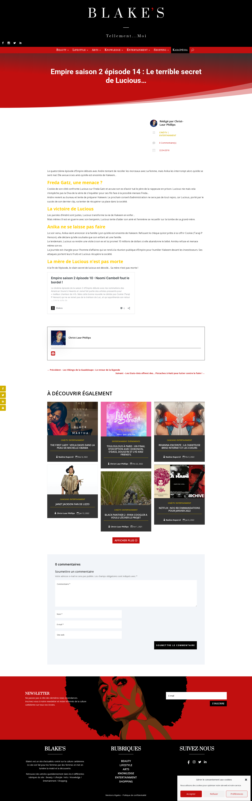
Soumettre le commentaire (175, 645)
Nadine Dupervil (66, 457)
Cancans (171, 440)
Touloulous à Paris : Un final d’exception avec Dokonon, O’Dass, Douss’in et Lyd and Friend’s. (126, 450)
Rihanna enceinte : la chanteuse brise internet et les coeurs (179, 446)
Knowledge (113, 50)
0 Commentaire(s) (167, 142)
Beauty (61, 50)
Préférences (237, 794)
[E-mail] (53, 354)
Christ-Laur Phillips (171, 123)
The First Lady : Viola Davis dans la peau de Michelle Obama (72, 446)
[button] (246, 779)
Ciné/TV (163, 132)
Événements (134, 441)
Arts (95, 50)
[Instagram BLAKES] (194, 763)
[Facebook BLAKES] (188, 763)
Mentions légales (113, 795)
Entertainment (137, 50)
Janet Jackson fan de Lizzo (73, 504)
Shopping (160, 50)
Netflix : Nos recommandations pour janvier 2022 (179, 509)
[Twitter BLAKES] (199, 763)
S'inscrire (218, 703)
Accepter (191, 794)
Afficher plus (124, 540)
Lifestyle (79, 50)
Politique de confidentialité (134, 795)
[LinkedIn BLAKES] (205, 763)
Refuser (214, 794)
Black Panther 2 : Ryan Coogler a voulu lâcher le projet (126, 516)
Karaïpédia (180, 50)
